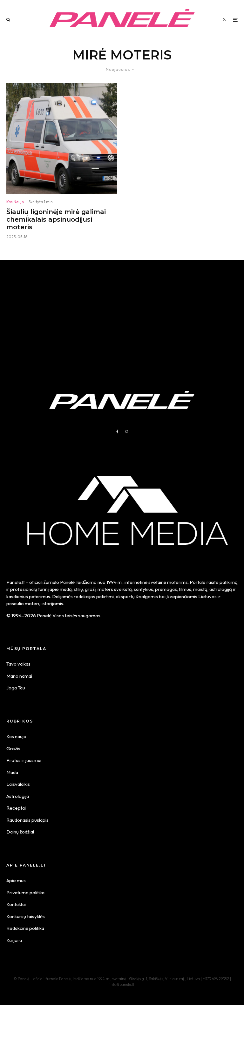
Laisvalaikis (18, 784)
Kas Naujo (15, 201)
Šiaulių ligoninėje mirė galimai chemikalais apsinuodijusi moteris (56, 219)
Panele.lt (15, 582)
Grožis (13, 748)
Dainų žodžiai (20, 832)
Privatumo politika (25, 892)
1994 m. (114, 582)
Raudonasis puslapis (27, 820)
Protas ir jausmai (23, 760)
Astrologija (17, 796)
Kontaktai (16, 904)
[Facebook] (117, 431)
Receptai (16, 808)
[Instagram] (126, 431)
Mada (12, 772)
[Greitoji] (61, 138)
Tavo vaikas (18, 664)
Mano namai (19, 676)
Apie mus (16, 880)
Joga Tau (15, 688)
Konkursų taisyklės (25, 916)
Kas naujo (16, 736)
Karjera (14, 940)
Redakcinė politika (25, 928)
